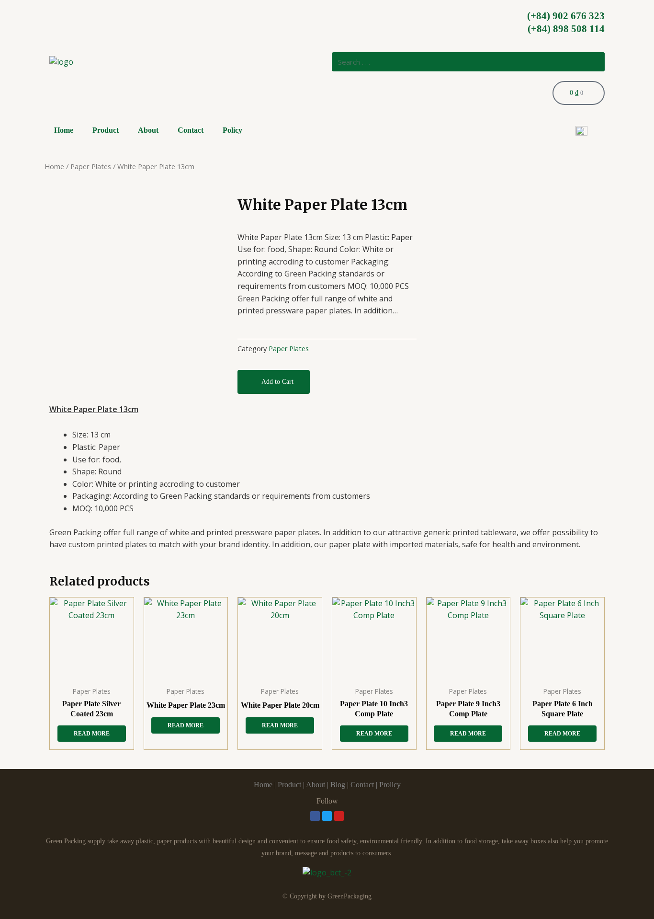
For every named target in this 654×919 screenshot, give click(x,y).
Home (63, 130)
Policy (232, 130)
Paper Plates (90, 166)
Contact (190, 130)
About (148, 130)
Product (105, 130)
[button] (273, 382)
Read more (92, 733)
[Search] (595, 61)
